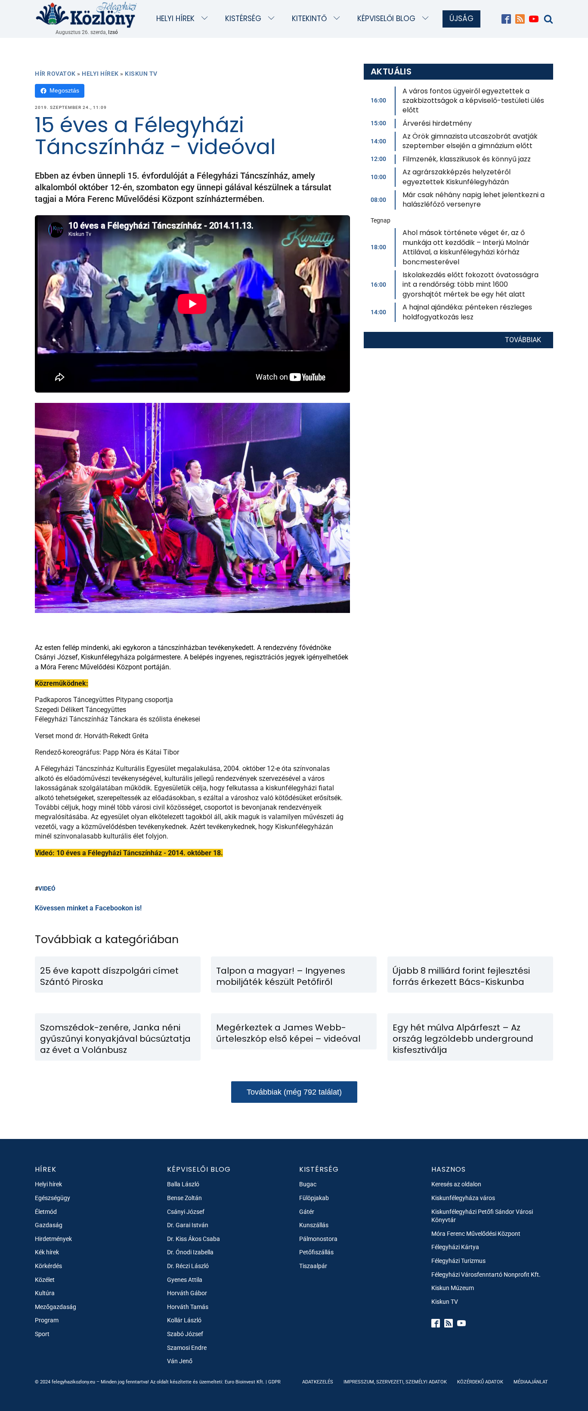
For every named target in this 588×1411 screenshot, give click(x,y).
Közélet (45, 1279)
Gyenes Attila (184, 1279)
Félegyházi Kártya (455, 1247)
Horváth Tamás (187, 1306)
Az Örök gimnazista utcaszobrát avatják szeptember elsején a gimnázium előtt (470, 141)
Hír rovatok (55, 73)
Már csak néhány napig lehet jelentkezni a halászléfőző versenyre (473, 199)
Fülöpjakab (314, 1197)
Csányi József (185, 1211)
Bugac (307, 1184)
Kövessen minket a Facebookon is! (88, 908)
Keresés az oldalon (456, 1184)
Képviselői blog (386, 18)
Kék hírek (47, 1252)
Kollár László (184, 1320)
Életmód (46, 1211)
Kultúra (45, 1293)
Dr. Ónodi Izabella (190, 1252)
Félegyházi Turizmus (458, 1260)
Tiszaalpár (313, 1265)
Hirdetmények (53, 1238)
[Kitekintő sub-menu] (339, 19)
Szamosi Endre (187, 1347)
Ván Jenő (179, 1361)
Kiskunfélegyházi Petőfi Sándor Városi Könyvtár (482, 1216)
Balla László (183, 1184)
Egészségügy (52, 1197)
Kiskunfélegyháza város (463, 1197)
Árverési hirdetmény (437, 123)
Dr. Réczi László (188, 1265)
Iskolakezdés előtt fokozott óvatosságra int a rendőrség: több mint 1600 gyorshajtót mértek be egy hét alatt (470, 284)
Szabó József (185, 1334)
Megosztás (64, 90)
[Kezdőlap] (86, 14)
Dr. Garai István (187, 1225)
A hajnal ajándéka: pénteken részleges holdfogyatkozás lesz (467, 312)
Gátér (306, 1211)
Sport (42, 1334)
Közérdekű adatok (480, 1382)
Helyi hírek (175, 18)
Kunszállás (313, 1225)
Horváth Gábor (187, 1293)
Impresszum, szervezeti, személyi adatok (395, 1382)
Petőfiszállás (316, 1252)
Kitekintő (309, 18)
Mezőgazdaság (55, 1306)
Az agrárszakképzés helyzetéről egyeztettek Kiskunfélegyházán (456, 176)
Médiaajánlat (531, 1382)
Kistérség (243, 18)
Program (47, 1320)
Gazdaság (48, 1225)
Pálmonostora (318, 1238)
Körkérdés (48, 1265)
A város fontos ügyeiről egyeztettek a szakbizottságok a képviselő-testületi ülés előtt (473, 100)
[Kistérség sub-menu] (273, 19)
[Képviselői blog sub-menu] (427, 19)
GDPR (274, 1382)
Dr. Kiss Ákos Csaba (193, 1238)
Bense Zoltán (184, 1197)
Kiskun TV (141, 73)
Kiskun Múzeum (452, 1287)
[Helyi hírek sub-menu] (206, 19)
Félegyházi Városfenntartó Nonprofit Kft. (486, 1274)
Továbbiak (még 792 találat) (294, 1092)
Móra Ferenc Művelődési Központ (475, 1233)
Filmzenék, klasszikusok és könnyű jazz (466, 159)
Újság (461, 18)
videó (47, 888)
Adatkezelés (317, 1382)
